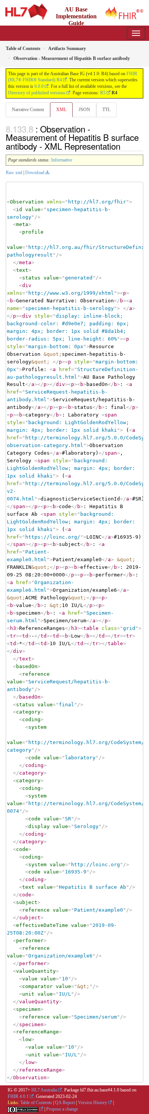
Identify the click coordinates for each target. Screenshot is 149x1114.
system (37, 727)
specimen (28, 1009)
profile (33, 232)
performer (30, 940)
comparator (37, 986)
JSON (84, 109)
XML (61, 109)
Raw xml (14, 172)
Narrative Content (28, 109)
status (31, 278)
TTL (106, 109)
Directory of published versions (36, 92)
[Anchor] (124, 146)
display (39, 826)
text (22, 270)
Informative (61, 160)
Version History (92, 1102)
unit (28, 994)
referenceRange (37, 1032)
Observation (27, 202)
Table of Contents (36, 1102)
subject (26, 902)
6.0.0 (39, 86)
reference (36, 674)
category (28, 712)
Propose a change (62, 1109)
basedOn (26, 666)
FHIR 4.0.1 (18, 1096)
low (26, 1039)
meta (22, 224)
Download (34, 172)
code (34, 757)
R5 (102, 92)
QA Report (65, 1102)
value (32, 209)
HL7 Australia (44, 1090)
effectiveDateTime (42, 925)
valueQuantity (36, 971)
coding (31, 719)
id (19, 209)
